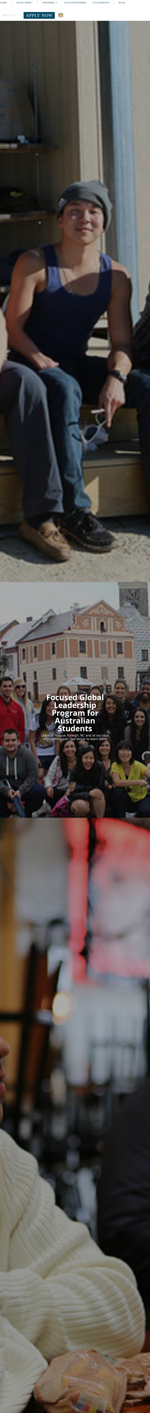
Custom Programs (75, 2)
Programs (48, 2)
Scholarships (101, 2)
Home (3, 2)
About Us (8, 15)
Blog (122, 2)
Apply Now (39, 15)
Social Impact (24, 2)
